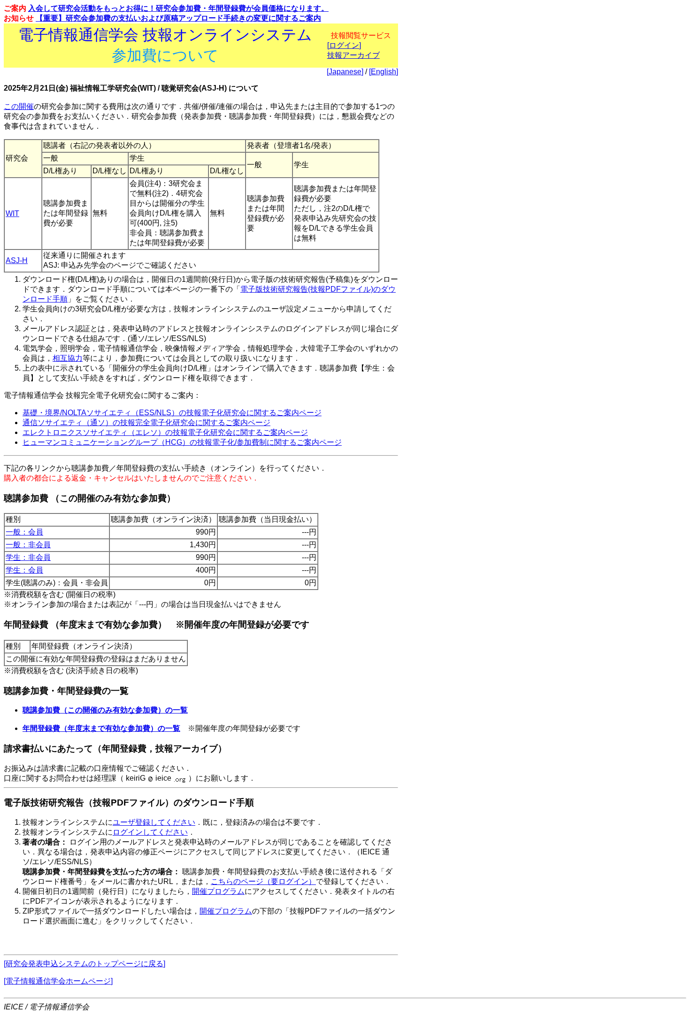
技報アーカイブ (353, 55)
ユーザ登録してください (154, 822)
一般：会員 (24, 532)
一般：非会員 (28, 545)
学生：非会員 (28, 557)
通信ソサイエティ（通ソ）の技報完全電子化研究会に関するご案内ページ (146, 423)
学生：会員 (24, 570)
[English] (383, 72)
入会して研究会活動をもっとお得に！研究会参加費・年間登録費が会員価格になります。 (178, 8)
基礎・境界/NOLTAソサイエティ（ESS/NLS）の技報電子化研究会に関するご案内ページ (172, 413)
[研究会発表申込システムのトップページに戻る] (84, 964)
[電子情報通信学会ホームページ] (58, 981)
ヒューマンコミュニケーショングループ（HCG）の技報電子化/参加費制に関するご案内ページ (182, 442)
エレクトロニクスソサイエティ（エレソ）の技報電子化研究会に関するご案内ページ (165, 432)
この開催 (19, 106)
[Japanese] (345, 72)
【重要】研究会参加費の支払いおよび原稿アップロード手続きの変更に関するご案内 (178, 18)
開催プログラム (218, 891)
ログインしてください (150, 832)
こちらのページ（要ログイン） (263, 881)
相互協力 (68, 358)
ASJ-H (17, 260)
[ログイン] (344, 45)
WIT (12, 213)
